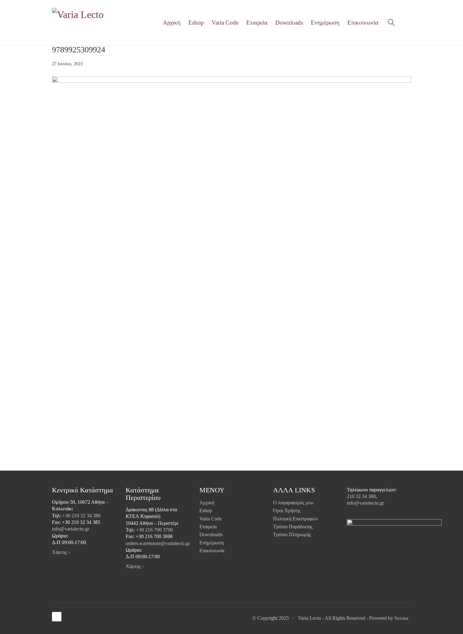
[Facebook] (56, 616)
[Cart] (407, 23)
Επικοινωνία (211, 550)
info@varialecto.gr (70, 528)
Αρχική (206, 502)
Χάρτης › (61, 552)
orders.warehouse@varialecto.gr (158, 543)
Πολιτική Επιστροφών (295, 518)
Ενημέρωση (211, 542)
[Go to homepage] (79, 22)
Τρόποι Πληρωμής (292, 534)
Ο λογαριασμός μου (293, 502)
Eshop (205, 510)
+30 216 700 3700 (154, 529)
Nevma (401, 618)
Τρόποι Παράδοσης (292, 526)
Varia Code (210, 518)
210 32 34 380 (361, 496)
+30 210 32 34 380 (81, 515)
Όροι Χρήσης (286, 510)
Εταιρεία (208, 526)
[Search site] (391, 23)
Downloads (210, 534)
